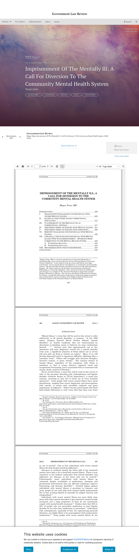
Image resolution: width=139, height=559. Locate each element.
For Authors (20, 22)
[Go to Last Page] (51, 166)
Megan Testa (31, 89)
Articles (5, 22)
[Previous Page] (32, 166)
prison (76, 95)
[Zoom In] (100, 166)
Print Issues (32, 57)
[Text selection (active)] (62, 166)
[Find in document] (123, 166)
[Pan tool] (56, 166)
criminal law (49, 95)
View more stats (121, 156)
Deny (29, 549)
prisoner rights (33, 95)
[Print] (22, 166)
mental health (90, 95)
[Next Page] (47, 166)
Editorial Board (35, 22)
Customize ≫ (70, 549)
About (47, 22)
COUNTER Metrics (81, 539)
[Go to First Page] (28, 166)
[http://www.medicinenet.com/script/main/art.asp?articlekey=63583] (63, 399)
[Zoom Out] (97, 166)
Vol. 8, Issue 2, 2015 (33, 63)
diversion (64, 95)
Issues (56, 22)
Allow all (110, 549)
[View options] (17, 166)
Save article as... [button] (68, 146)
